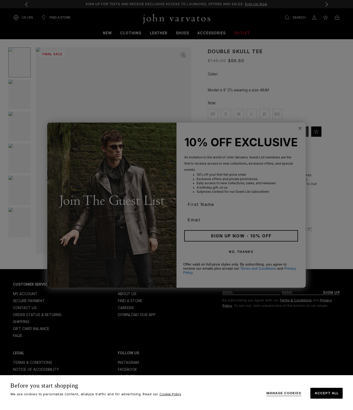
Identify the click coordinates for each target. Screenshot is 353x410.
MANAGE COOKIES (283, 393)
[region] (176, 392)
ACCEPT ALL (327, 393)
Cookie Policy (170, 394)
